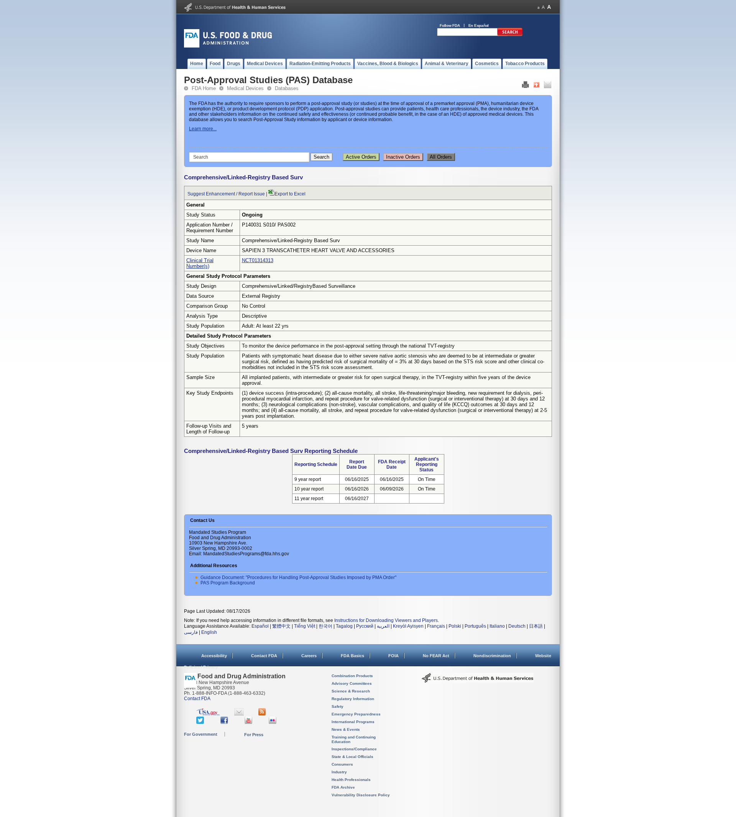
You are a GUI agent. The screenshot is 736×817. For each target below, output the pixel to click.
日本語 (536, 626)
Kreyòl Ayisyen (408, 626)
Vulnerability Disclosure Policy (361, 795)
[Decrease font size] (538, 7)
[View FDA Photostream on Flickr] (273, 722)
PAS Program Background (227, 583)
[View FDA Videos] (249, 722)
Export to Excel (290, 194)
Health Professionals (351, 780)
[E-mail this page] (547, 86)
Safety (337, 706)
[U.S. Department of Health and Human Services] (235, 10)
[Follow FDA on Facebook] (225, 722)
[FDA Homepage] (190, 684)
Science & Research (351, 691)
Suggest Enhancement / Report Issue (226, 194)
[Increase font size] (549, 7)
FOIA (393, 655)
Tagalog (344, 626)
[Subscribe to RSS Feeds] (263, 714)
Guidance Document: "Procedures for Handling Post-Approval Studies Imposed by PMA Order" (298, 577)
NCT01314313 (257, 260)
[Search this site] (509, 34)
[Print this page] (525, 86)
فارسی (191, 632)
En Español (478, 25)
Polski (455, 626)
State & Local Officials (352, 757)
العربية (383, 626)
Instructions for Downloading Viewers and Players (386, 620)
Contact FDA (264, 655)
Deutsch (517, 626)
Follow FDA (450, 25)
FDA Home (204, 88)
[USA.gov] (208, 714)
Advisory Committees (352, 683)
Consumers (342, 764)
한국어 (325, 626)
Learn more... (203, 128)
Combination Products (352, 676)
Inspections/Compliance (354, 749)
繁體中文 (281, 626)
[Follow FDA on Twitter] (201, 722)
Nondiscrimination (492, 655)
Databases (287, 88)
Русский (364, 626)
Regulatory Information (353, 699)
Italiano (497, 626)
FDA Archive (343, 787)
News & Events (346, 729)
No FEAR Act (436, 655)
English (209, 632)
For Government (200, 734)
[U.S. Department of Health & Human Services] (478, 681)
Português (475, 626)
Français (436, 626)
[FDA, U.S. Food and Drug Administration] (228, 46)
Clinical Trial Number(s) (200, 263)
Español (260, 626)
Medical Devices (245, 88)
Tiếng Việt (304, 626)
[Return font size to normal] (543, 7)
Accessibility (214, 655)
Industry (339, 772)
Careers (309, 655)
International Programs (353, 722)
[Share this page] (536, 86)
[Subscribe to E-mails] (239, 714)
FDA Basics (352, 655)
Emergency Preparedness (356, 714)
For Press (253, 734)
